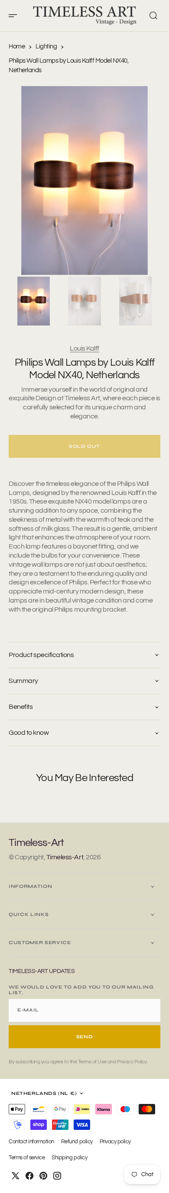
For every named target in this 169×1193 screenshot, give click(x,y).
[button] (16, 15)
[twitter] (16, 1176)
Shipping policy (69, 1158)
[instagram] (57, 1176)
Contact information (31, 1142)
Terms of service (27, 1158)
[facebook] (29, 1176)
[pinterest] (43, 1176)
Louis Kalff (84, 348)
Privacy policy (115, 1142)
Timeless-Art (64, 857)
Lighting (46, 46)
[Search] (153, 15)
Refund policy (77, 1142)
